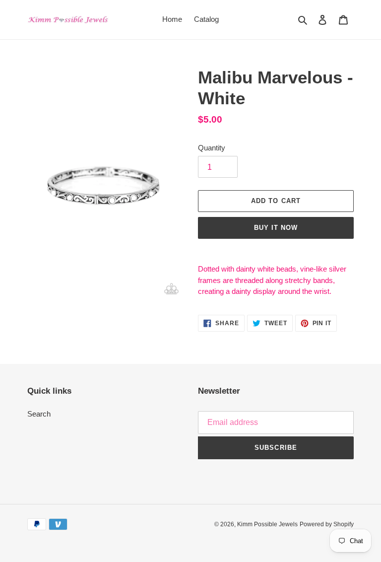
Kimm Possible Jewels (267, 524)
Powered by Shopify (327, 524)
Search (39, 414)
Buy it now (276, 227)
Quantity (211, 147)
